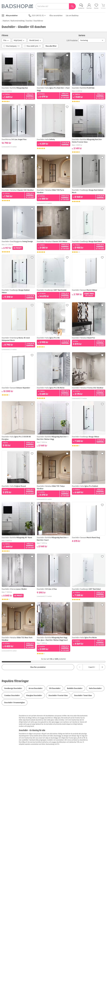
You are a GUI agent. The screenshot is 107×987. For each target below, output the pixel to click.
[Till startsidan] (17, 6)
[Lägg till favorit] (32, 55)
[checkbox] (11, 46)
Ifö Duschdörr (55, 688)
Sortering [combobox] (84, 40)
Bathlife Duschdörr (75, 688)
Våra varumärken (55, 15)
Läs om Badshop (72, 15)
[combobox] (91, 667)
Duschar (29, 21)
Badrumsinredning (17, 21)
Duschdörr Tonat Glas (83, 695)
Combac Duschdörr (12, 695)
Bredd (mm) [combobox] (34, 40)
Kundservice (81, 8)
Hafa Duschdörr (95, 688)
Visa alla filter (51, 46)
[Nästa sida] (102, 667)
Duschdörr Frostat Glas (58, 695)
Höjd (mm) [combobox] (18, 40)
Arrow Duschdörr (36, 688)
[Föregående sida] (80, 667)
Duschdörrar (38, 21)
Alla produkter (12, 15)
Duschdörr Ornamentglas (14, 702)
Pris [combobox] (4, 40)
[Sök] (72, 6)
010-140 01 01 (38, 15)
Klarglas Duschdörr (34, 695)
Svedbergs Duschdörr (13, 688)
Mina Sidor (89, 8)
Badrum (6, 21)
